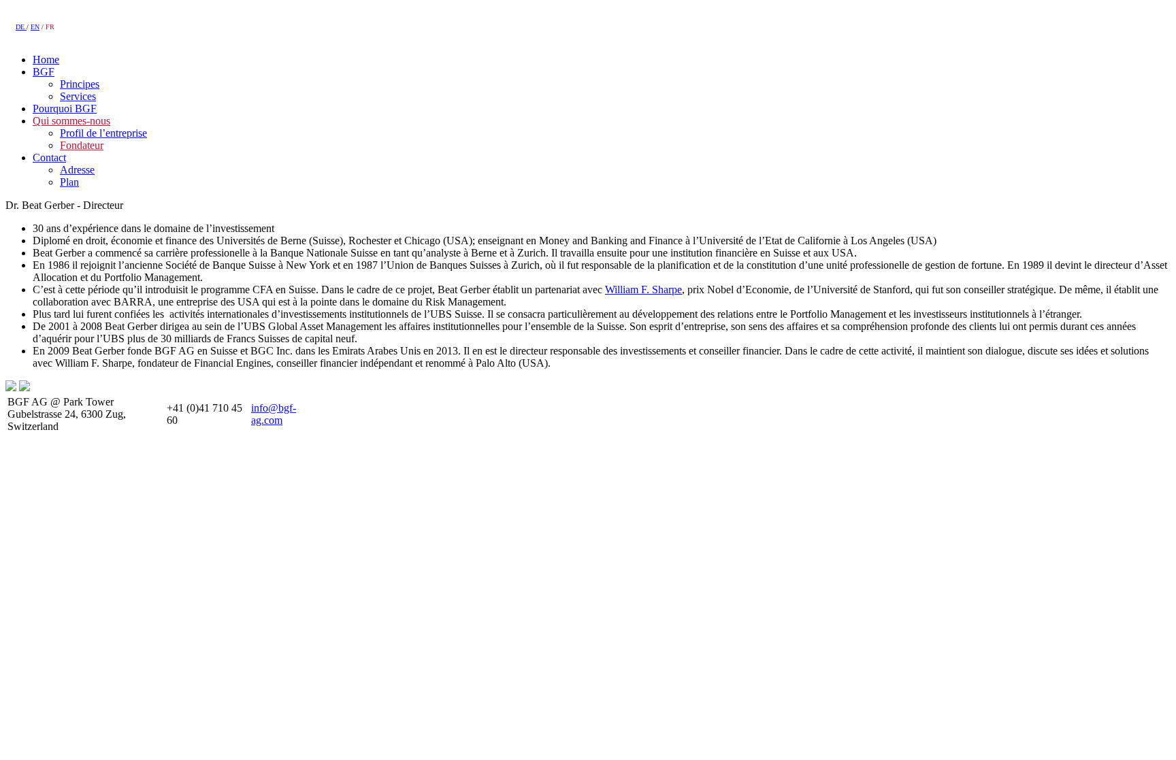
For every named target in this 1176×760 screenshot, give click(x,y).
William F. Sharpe (643, 289)
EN (35, 27)
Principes (79, 84)
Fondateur (81, 145)
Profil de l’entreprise (103, 133)
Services (78, 96)
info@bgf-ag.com (273, 414)
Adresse (77, 170)
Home (46, 59)
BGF (43, 72)
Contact (49, 157)
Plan (69, 182)
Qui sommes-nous (71, 121)
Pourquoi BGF (65, 108)
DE (21, 27)
